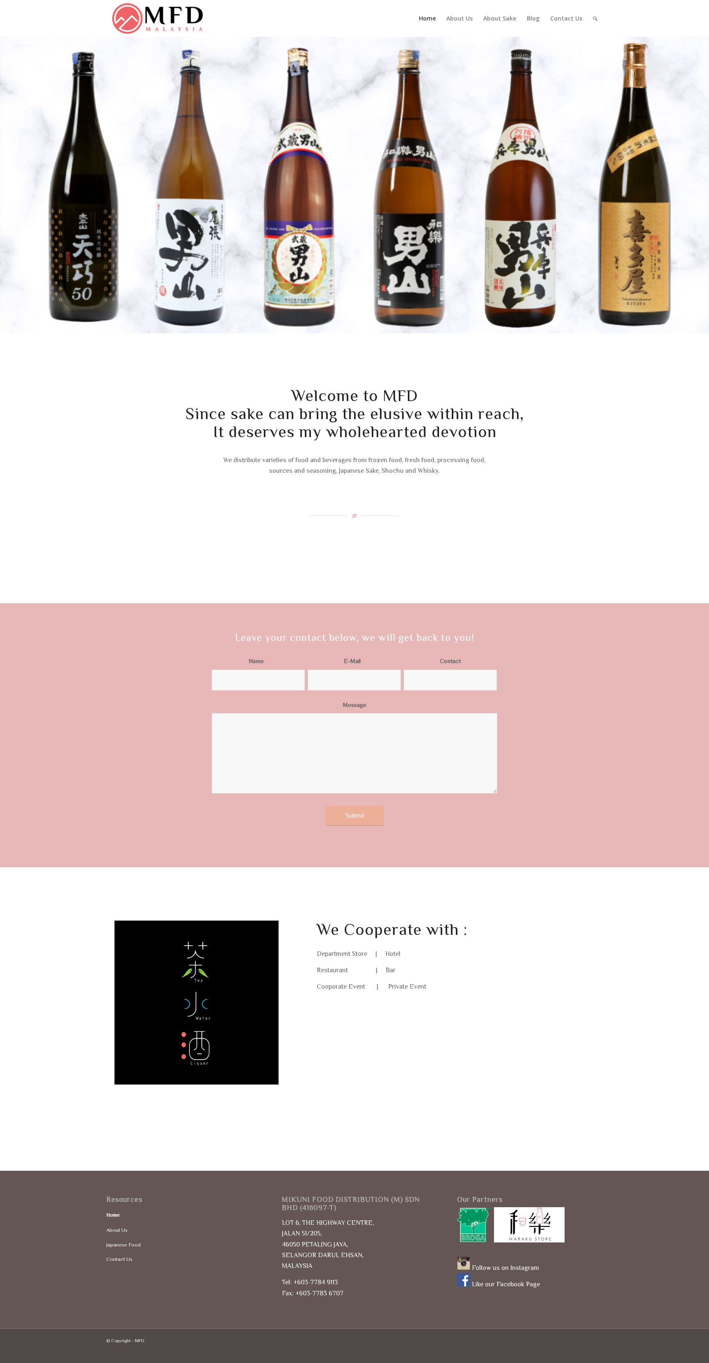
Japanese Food (123, 1245)
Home (113, 1215)
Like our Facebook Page (506, 1284)
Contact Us (119, 1259)
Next (690, 185)
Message (354, 705)
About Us (117, 1230)
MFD (139, 1340)
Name (258, 661)
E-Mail (354, 661)
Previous (18, 185)
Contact (450, 661)
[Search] (595, 18)
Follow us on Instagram (505, 1268)
